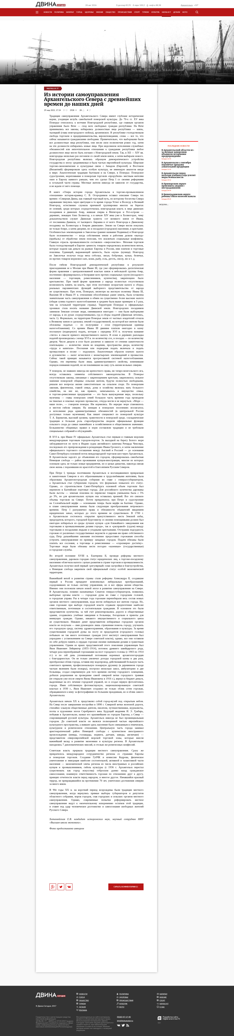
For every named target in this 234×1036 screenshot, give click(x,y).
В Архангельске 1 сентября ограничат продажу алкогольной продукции (176, 165)
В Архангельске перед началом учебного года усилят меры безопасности (179, 175)
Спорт (137, 12)
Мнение (99, 12)
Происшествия (125, 12)
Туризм (145, 12)
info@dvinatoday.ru (125, 1021)
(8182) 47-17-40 (124, 1017)
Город (79, 12)
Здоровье (89, 12)
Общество (110, 12)
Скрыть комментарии (126, 887)
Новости (48, 12)
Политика (59, 12)
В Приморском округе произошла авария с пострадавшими (174, 186)
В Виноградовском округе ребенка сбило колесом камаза (179, 195)
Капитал (70, 12)
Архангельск (187, 5)
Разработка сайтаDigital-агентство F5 (171, 1018)
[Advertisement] (96, 857)
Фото (184, 12)
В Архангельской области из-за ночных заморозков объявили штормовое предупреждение (178, 153)
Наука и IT (166, 12)
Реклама (83, 1010)
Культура (155, 12)
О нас (162, 1007)
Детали (176, 12)
